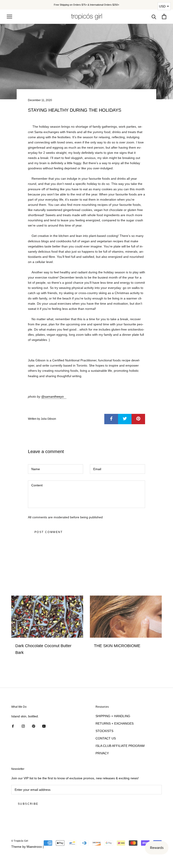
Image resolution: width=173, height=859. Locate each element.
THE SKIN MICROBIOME (117, 646)
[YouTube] (44, 726)
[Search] (154, 16)
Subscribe (28, 803)
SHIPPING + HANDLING (113, 716)
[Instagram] (23, 726)
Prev (146, 8)
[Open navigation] (9, 16)
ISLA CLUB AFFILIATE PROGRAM (120, 746)
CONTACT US (106, 738)
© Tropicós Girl (19, 840)
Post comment (48, 532)
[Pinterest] (33, 726)
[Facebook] (12, 726)
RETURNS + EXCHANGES (115, 723)
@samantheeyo (52, 396)
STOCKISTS (104, 731)
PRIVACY (102, 753)
